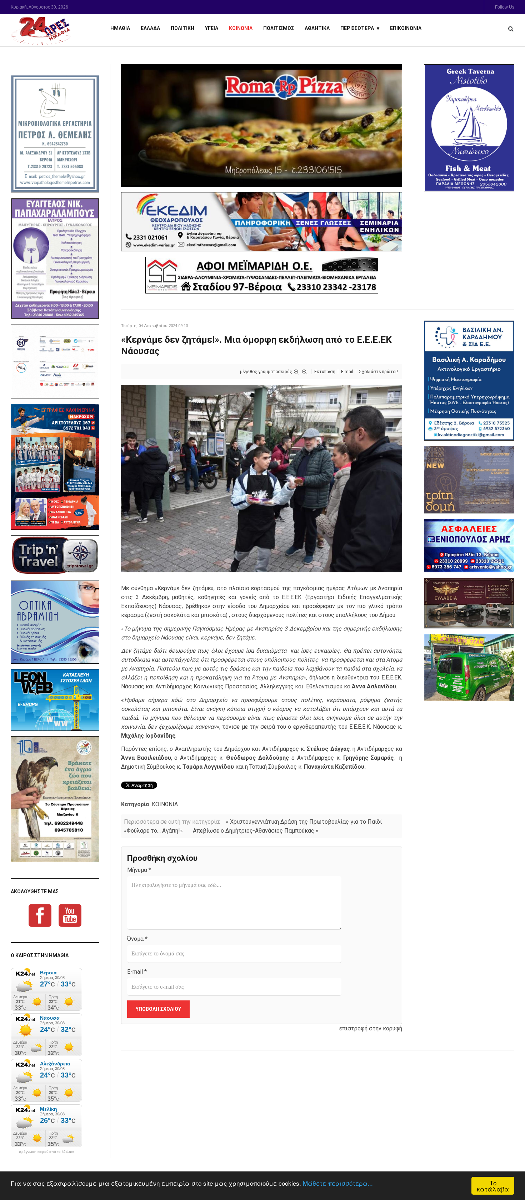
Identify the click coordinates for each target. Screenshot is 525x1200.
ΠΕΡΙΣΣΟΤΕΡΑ (357, 28)
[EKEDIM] (261, 221)
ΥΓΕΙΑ (211, 28)
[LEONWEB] (55, 699)
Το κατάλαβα (493, 1185)
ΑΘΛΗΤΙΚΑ (317, 28)
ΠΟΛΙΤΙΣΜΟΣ (278, 28)
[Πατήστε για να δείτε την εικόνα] (261, 478)
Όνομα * (137, 938)
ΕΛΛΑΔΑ (150, 28)
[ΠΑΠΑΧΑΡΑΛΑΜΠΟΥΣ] (55, 258)
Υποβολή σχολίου (158, 1009)
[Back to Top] (507, 1169)
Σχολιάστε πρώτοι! (378, 371)
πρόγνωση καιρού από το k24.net (46, 1152)
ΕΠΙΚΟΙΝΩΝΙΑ (405, 28)
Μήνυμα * (139, 870)
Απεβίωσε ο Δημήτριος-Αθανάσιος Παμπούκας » (256, 830)
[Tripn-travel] (55, 555)
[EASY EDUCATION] (469, 479)
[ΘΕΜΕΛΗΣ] (55, 133)
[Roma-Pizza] (261, 125)
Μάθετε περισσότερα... (338, 1183)
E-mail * (137, 971)
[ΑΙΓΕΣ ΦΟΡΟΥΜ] (55, 361)
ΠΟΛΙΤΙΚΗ (182, 28)
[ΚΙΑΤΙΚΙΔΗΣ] (469, 667)
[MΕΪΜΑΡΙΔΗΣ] (261, 275)
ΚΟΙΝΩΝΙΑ (240, 28)
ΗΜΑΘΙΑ (120, 28)
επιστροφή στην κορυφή (370, 1028)
